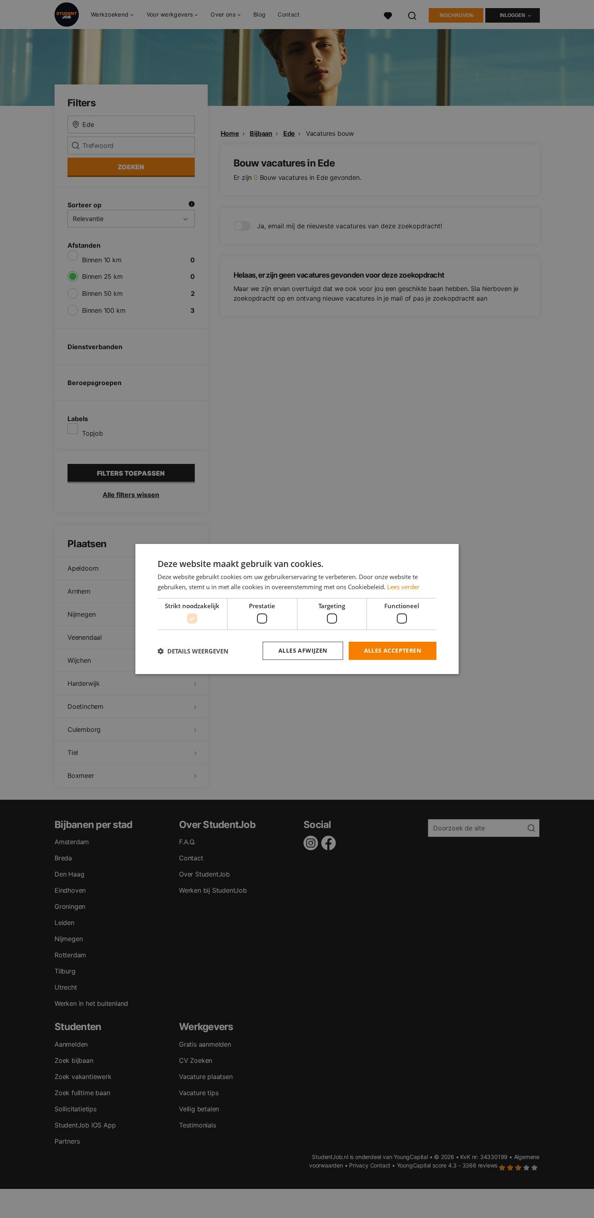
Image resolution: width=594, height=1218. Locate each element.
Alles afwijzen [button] (302, 650)
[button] (193, 651)
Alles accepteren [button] (392, 650)
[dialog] (297, 609)
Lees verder (403, 587)
